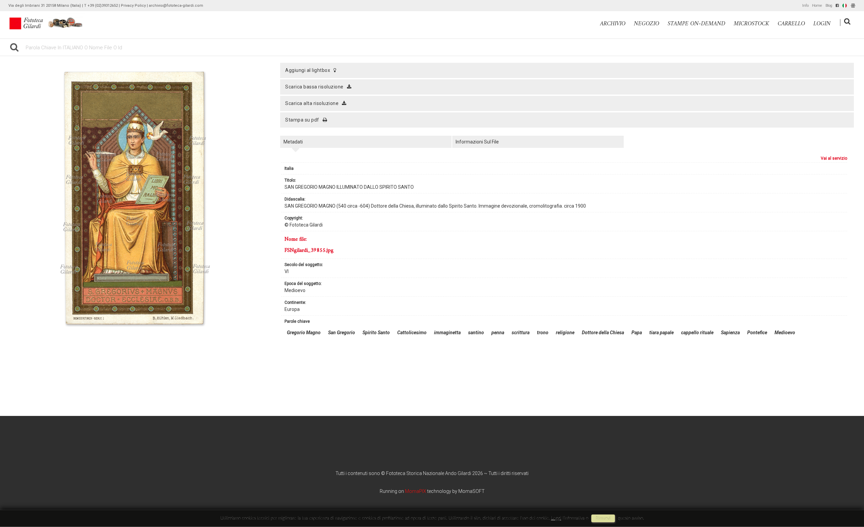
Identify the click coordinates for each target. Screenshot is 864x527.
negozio (646, 24)
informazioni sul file (477, 141)
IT (843, 5)
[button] (846, 499)
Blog (829, 5)
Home (817, 5)
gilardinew (50, 23)
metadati (293, 141)
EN (852, 5)
